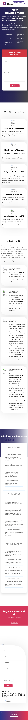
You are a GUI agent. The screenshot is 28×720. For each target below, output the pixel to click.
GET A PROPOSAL (18, 2)
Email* (5, 67)
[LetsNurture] (8, 3)
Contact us (14, 622)
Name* (5, 61)
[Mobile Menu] (24, 4)
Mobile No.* (6, 662)
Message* (6, 72)
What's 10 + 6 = (7, 680)
